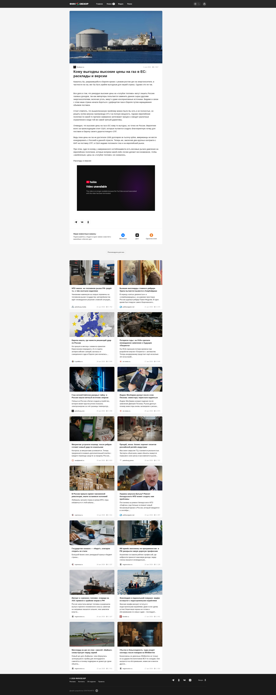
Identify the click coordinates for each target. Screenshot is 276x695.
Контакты (81, 681)
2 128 (158, 564)
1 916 (158, 668)
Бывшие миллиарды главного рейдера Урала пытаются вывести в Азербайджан (138, 289)
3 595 (110, 361)
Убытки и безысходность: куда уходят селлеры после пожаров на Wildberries (137, 651)
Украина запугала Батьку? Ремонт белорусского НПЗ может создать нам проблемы (137, 496)
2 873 (158, 411)
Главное (99, 4)
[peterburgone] (73, 411)
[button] (76, 222)
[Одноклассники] (179, 680)
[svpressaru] (73, 515)
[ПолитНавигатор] (121, 307)
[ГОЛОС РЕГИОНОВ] (121, 564)
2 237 (110, 564)
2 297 (158, 515)
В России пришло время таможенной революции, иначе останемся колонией (89, 495)
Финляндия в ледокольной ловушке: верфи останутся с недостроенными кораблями (140, 599)
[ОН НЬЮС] (121, 361)
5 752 (110, 307)
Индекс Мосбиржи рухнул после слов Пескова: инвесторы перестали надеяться (139, 396)
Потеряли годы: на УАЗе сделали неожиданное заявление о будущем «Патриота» (136, 343)
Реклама (73, 681)
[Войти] (204, 4)
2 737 (158, 460)
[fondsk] (121, 616)
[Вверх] (202, 680)
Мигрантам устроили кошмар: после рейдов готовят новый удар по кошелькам (91, 445)
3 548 (158, 361)
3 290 (110, 411)
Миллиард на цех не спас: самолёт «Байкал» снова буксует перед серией (92, 651)
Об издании (91, 681)
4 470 (158, 307)
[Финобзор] (79, 4)
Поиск (129, 4)
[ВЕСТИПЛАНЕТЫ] (73, 460)
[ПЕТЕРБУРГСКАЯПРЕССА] (121, 460)
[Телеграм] (173, 680)
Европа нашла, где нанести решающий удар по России (91, 341)
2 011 (110, 668)
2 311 (110, 515)
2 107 (110, 616)
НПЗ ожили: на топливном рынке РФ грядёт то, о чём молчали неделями (92, 289)
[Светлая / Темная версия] (197, 4)
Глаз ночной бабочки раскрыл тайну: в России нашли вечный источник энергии (90, 396)
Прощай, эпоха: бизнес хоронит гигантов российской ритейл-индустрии (138, 445)
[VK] (184, 680)
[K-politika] (73, 361)
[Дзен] (190, 680)
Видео (120, 4)
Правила (101, 681)
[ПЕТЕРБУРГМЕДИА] (73, 307)
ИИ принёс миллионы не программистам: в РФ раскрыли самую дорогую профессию (139, 550)
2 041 (158, 616)
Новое (110, 4)
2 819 (110, 460)
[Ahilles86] (75, 67)
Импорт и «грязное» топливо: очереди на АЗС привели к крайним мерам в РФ (90, 599)
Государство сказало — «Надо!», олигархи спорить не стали (91, 550)
